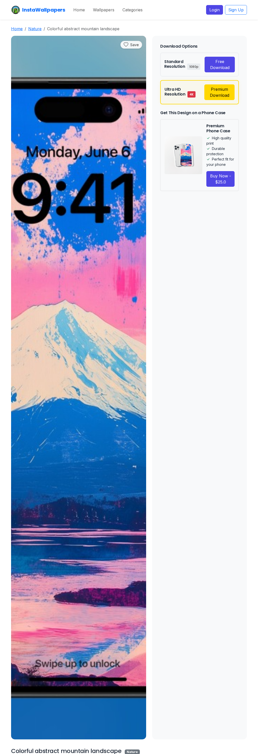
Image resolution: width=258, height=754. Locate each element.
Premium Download (219, 92)
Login (214, 9)
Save (134, 45)
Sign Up (236, 9)
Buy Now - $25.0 (220, 178)
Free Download (220, 64)
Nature (35, 28)
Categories (132, 9)
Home (79, 9)
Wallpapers (103, 9)
